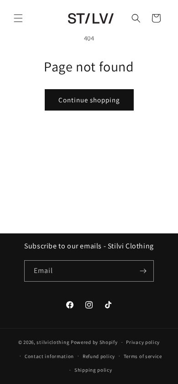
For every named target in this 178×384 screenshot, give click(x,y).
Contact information (49, 356)
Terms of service (143, 356)
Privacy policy (143, 342)
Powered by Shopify (94, 342)
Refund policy (99, 356)
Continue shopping (89, 100)
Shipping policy (93, 370)
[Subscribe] (143, 271)
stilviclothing (53, 342)
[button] (18, 18)
